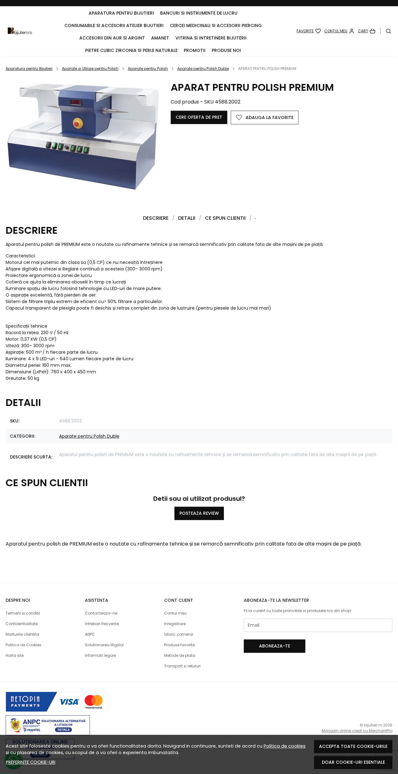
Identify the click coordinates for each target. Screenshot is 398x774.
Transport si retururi (182, 666)
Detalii (186, 218)
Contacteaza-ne (101, 613)
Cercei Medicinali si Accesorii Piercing (216, 25)
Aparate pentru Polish (148, 68)
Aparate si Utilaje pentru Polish (90, 68)
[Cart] (366, 31)
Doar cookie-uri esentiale (353, 762)
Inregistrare (175, 623)
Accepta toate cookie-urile (353, 746)
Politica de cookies (285, 746)
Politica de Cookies (23, 644)
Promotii (195, 50)
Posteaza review (199, 513)
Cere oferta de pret (199, 117)
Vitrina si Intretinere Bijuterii (211, 38)
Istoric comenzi (178, 634)
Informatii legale (100, 655)
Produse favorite (179, 644)
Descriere (156, 218)
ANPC (90, 634)
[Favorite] (309, 31)
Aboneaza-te (274, 646)
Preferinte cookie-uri (30, 762)
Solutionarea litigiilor (104, 644)
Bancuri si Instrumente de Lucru (199, 13)
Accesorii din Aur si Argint (112, 38)
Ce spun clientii (225, 218)
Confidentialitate (22, 623)
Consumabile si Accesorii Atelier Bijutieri (114, 25)
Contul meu (175, 613)
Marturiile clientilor (22, 634)
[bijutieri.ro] (20, 30)
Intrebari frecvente (102, 623)
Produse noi (226, 50)
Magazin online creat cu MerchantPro (357, 730)
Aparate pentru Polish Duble (203, 68)
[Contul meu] (339, 31)
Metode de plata (179, 655)
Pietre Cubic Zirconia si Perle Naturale (131, 50)
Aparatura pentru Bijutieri (121, 13)
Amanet (160, 38)
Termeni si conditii (23, 613)
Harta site (15, 655)
